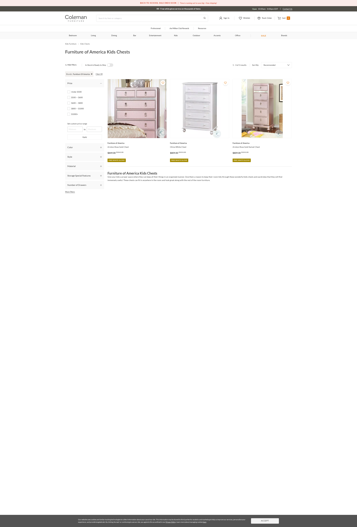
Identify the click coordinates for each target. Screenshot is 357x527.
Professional (156, 28)
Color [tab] (70, 147)
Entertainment (155, 36)
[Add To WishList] (163, 82)
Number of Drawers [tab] (76, 185)
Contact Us (287, 9)
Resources (202, 28)
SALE (263, 35)
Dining (114, 36)
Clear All (99, 74)
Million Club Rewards (179, 28)
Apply (84, 137)
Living (93, 36)
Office (237, 36)
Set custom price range (77, 123)
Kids (176, 36)
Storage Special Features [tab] (79, 175)
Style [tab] (69, 156)
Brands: (69, 74)
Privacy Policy (171, 522)
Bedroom (73, 36)
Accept (265, 521)
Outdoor (196, 36)
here (204, 522)
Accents (217, 36)
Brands (284, 36)
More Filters (70, 192)
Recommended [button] (269, 65)
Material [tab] (71, 166)
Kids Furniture (70, 44)
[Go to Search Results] (204, 18)
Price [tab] (69, 83)
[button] (224, 18)
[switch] (110, 65)
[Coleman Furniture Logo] (76, 21)
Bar (134, 36)
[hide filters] (71, 65)
